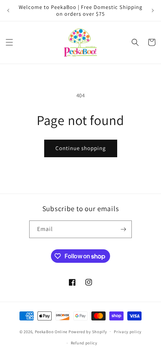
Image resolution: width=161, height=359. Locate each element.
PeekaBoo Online (51, 331)
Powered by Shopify (88, 331)
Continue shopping (80, 148)
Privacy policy (128, 331)
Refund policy (84, 343)
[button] (9, 42)
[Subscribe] (123, 229)
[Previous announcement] (8, 10)
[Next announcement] (153, 10)
